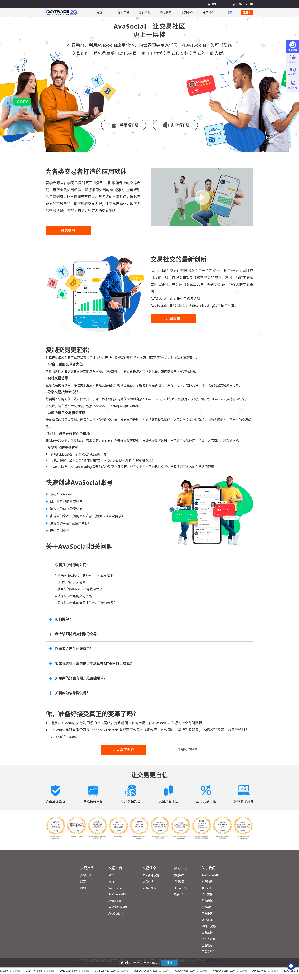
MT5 (111, 882)
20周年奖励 (209, 926)
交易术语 (178, 894)
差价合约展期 (150, 875)
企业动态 (207, 945)
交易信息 (166, 12)
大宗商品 (85, 875)
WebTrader (115, 888)
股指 (83, 888)
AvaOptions (116, 913)
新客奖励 (207, 907)
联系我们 (207, 888)
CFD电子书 (180, 888)
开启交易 (68, 230)
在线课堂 (178, 875)
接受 (169, 962)
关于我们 (208, 12)
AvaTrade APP (117, 894)
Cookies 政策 (150, 962)
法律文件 (207, 894)
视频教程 (178, 882)
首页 (99, 12)
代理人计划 (208, 939)
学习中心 (187, 12)
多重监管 (207, 882)
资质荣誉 (207, 932)
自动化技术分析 (118, 907)
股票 (83, 882)
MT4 (111, 875)
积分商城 (207, 901)
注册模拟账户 (187, 749)
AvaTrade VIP (210, 875)
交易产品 (123, 12)
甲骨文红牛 (208, 952)
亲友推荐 (207, 913)
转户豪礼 (207, 920)
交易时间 (147, 882)
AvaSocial (114, 901)
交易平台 (145, 12)
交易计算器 (149, 888)
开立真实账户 (123, 749)
